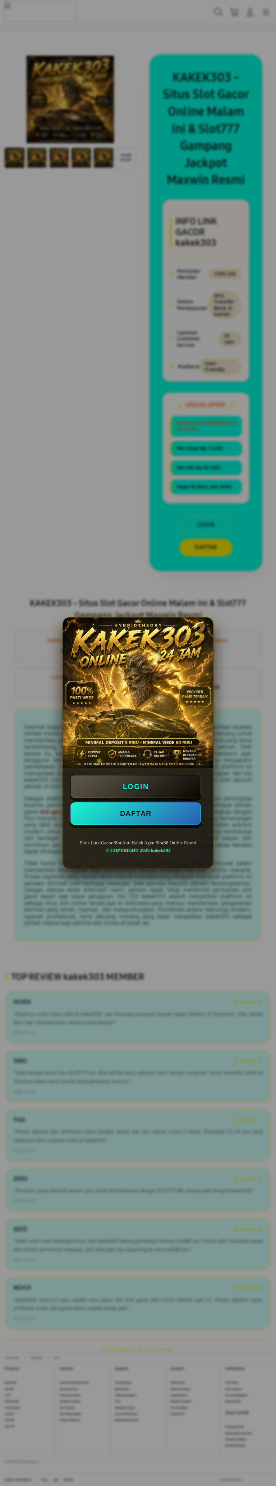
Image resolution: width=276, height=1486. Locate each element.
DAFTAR (136, 813)
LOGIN (136, 786)
